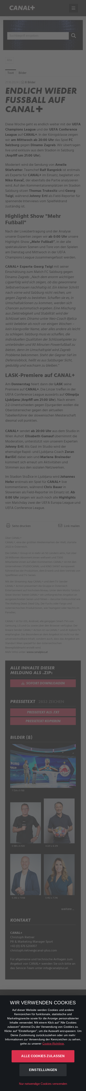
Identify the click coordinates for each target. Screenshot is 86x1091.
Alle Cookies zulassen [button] (43, 1056)
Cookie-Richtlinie (53, 1043)
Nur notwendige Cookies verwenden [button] (43, 1083)
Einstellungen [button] (43, 1070)
